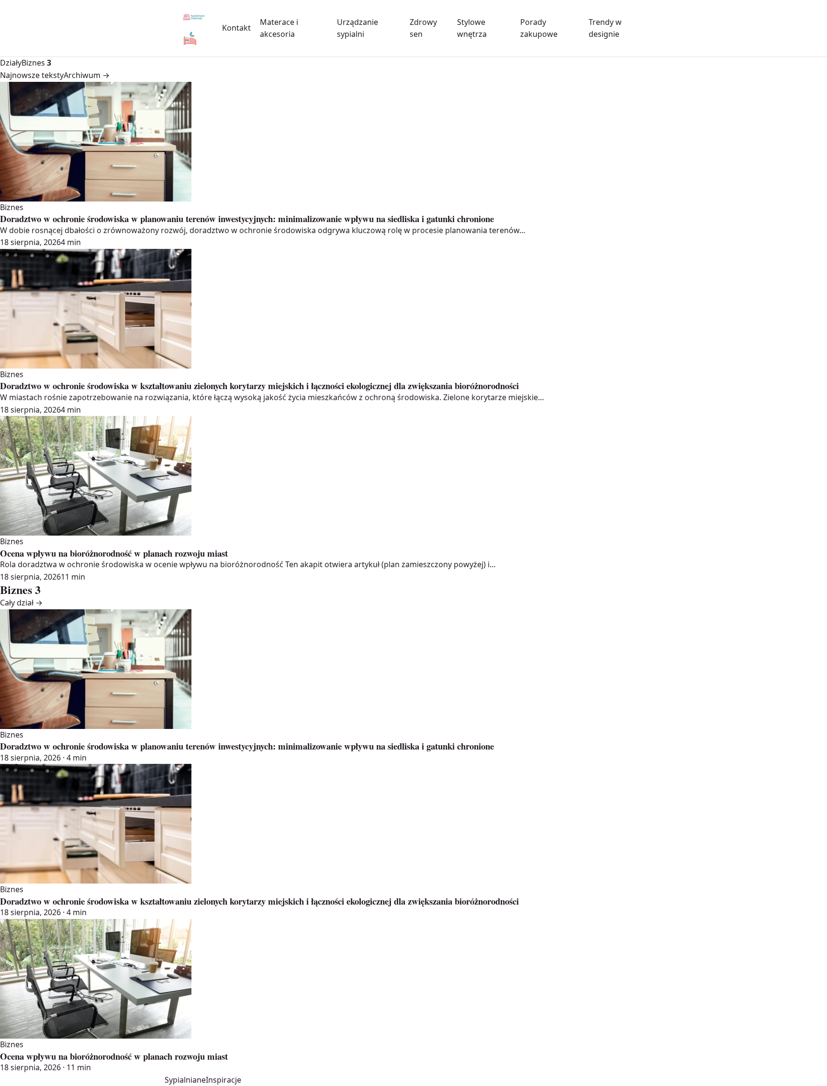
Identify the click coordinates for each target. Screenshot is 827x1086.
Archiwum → (87, 75)
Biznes (36, 62)
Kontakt (236, 27)
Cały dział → (21, 602)
